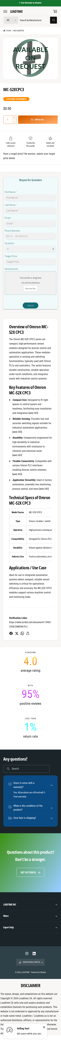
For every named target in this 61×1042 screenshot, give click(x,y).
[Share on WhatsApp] (22, 633)
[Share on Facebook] (11, 633)
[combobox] (38, 20)
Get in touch (28, 872)
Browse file (30, 288)
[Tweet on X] (17, 633)
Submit (30, 305)
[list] (30, 695)
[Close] (44, 1027)
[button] (5, 11)
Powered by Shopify (38, 972)
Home (8, 30)
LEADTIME (25, 972)
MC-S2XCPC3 (18, 30)
